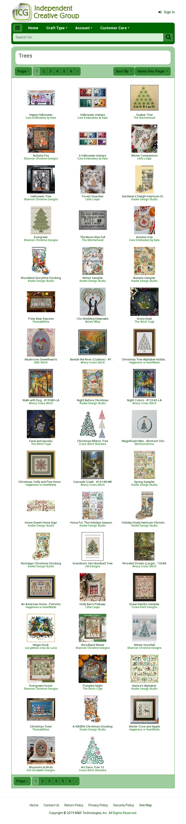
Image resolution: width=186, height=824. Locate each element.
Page (22, 71)
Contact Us (51, 805)
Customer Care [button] (113, 28)
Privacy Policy (98, 805)
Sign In (169, 12)
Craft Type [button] (55, 28)
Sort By (122, 71)
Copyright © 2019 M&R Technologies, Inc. (78, 813)
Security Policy (123, 805)
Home (33, 28)
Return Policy (73, 805)
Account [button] (82, 28)
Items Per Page (151, 71)
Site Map (145, 805)
